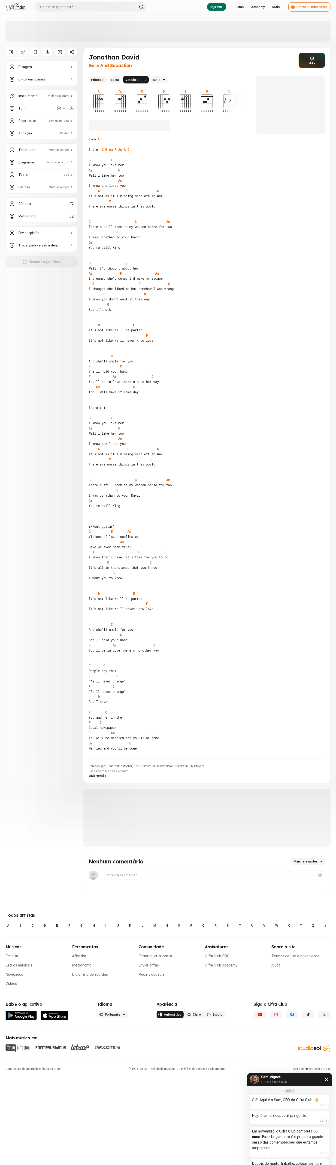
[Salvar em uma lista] (35, 52)
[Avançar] (230, 100)
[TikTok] (308, 1014)
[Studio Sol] (314, 1048)
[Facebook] (292, 1014)
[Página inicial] (16, 6)
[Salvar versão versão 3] (145, 79)
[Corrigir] (59, 52)
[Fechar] (326, 1079)
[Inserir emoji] (320, 875)
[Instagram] (276, 1014)
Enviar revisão (97, 775)
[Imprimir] (23, 52)
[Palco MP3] (108, 1047)
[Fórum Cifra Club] (18, 1048)
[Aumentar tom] (71, 108)
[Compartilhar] (72, 52)
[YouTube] (260, 1014)
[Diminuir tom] (59, 108)
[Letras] (80, 1047)
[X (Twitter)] (324, 1014)
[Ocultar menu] (11, 52)
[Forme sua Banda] (50, 1047)
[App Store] (55, 1015)
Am (99, 139)
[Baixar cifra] (47, 52)
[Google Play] (21, 1015)
